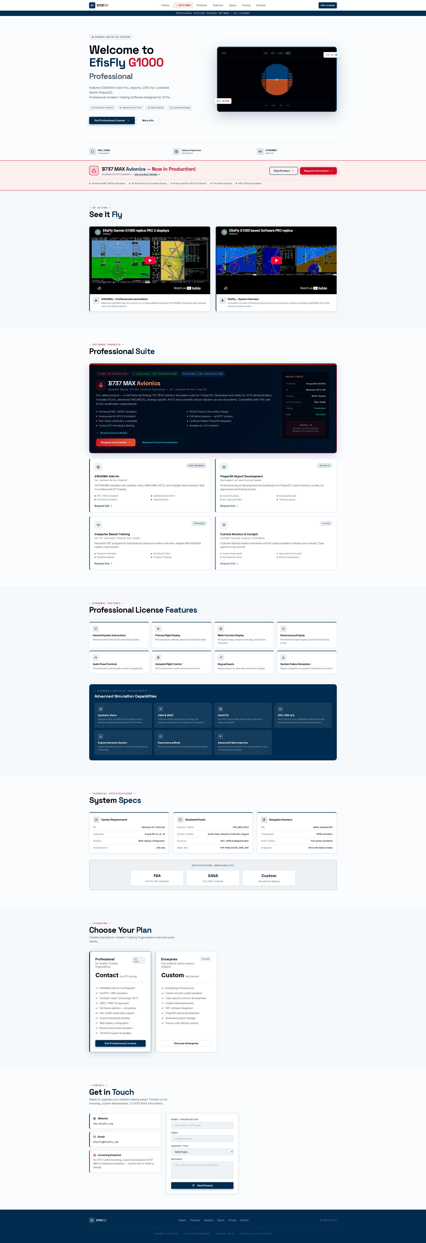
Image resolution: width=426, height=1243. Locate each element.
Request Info (102, 505)
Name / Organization (184, 1119)
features (208, 1220)
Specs (232, 5)
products (195, 1220)
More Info (148, 120)
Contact (260, 5)
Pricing (246, 5)
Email (174, 1132)
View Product (282, 170)
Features (218, 5)
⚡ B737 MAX (183, 5)
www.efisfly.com (103, 1123)
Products (202, 5)
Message (176, 1159)
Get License (328, 5)
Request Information (316, 170)
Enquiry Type (179, 1146)
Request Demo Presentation (160, 442)
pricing (232, 1220)
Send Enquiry (205, 1185)
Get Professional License (110, 120)
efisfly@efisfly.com (105, 1141)
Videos (165, 5)
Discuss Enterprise (186, 1043)
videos (182, 1220)
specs (220, 1220)
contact (244, 1220)
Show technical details (113, 432)
